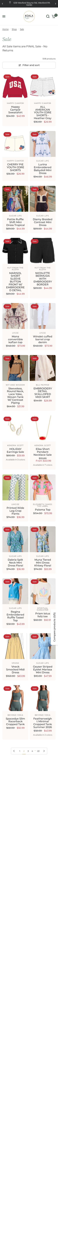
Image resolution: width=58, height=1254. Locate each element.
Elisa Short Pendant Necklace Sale (43, 452)
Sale (22, 29)
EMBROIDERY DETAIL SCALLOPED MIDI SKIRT (43, 393)
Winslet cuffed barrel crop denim (42, 339)
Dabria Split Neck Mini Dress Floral (15, 562)
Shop (14, 29)
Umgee (15, 504)
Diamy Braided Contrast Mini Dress (42, 222)
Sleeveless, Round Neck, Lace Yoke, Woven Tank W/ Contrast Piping (15, 395)
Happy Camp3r (15, 103)
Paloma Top (42, 509)
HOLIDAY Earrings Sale (15, 450)
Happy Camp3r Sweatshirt (15, 109)
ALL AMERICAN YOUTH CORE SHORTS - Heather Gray (42, 112)
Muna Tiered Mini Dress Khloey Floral (42, 562)
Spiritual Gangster (42, 609)
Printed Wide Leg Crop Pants (15, 511)
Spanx (15, 663)
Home (5, 29)
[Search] (48, 16)
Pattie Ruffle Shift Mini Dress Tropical (15, 222)
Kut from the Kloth (15, 269)
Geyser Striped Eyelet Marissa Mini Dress (42, 669)
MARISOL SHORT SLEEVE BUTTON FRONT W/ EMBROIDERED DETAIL (15, 282)
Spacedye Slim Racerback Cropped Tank (15, 721)
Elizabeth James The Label (42, 505)
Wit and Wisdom (15, 385)
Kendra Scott (15, 445)
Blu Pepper (42, 385)
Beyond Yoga (15, 715)
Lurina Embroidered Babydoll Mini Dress (42, 169)
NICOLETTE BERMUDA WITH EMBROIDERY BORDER (43, 279)
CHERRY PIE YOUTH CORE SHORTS (15, 167)
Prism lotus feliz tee (42, 615)
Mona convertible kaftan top (15, 339)
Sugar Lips (42, 161)
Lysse (15, 333)
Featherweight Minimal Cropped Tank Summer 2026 (42, 723)
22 (38, 751)
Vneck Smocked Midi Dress (15, 669)
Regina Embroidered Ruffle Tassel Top (15, 616)
